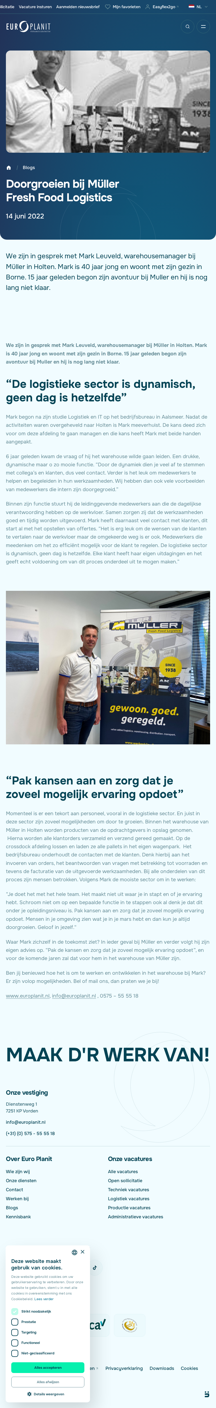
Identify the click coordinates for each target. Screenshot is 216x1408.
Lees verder (43, 1299)
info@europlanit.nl (74, 996)
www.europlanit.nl (28, 996)
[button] (47, 1394)
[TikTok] (95, 1268)
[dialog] (48, 1323)
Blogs (29, 167)
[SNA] (129, 1325)
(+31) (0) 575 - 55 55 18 (30, 1133)
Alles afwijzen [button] (48, 1382)
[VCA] (93, 1325)
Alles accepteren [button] (48, 1367)
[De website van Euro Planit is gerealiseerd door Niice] (200, 1394)
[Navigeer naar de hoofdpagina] (28, 26)
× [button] (82, 1252)
